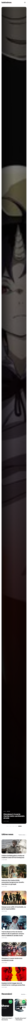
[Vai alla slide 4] (16, 826)
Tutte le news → (22, 835)
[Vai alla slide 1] (7, 826)
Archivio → (23, 994)
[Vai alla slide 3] (13, 826)
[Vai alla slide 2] (10, 826)
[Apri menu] (24, 2)
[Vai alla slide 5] (20, 826)
